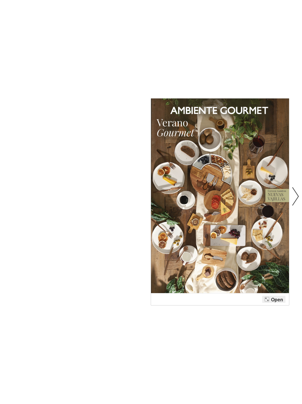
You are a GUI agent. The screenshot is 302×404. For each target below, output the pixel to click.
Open (277, 299)
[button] (295, 196)
